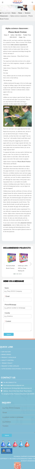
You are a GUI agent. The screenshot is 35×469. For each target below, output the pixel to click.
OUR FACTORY (6, 351)
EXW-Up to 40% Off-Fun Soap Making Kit (23, 268)
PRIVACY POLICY (7, 363)
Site (24, 37)
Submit (9, 334)
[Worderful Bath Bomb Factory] (11, 258)
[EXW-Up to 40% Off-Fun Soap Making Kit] (23, 258)
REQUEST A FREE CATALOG (10, 366)
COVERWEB (31, 456)
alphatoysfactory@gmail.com (15, 385)
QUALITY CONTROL (7, 360)
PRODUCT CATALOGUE (8, 357)
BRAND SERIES (6, 354)
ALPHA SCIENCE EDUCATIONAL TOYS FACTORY (16, 369)
